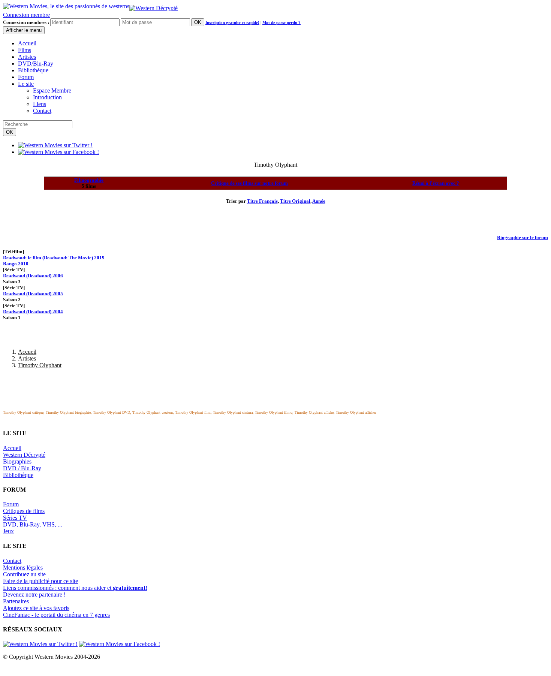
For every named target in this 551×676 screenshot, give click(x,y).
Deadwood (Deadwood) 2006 (33, 275)
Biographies (17, 461)
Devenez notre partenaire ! (34, 594)
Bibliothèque (33, 70)
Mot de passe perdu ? (281, 22)
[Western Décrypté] (153, 6)
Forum (26, 77)
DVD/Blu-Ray (35, 63)
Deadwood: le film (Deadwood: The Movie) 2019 (54, 257)
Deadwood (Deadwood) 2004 (33, 311)
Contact (42, 111)
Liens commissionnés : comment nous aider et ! (75, 588)
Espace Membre (52, 90)
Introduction (47, 97)
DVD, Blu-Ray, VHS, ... (32, 524)
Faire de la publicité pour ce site (40, 581)
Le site (26, 84)
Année (318, 201)
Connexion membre (26, 15)
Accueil (27, 43)
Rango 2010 (15, 263)
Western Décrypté (24, 455)
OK (197, 22)
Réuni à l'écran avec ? (435, 183)
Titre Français (262, 201)
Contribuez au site (24, 574)
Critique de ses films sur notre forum (249, 183)
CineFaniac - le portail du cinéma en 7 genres (56, 615)
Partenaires (16, 601)
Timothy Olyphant (39, 365)
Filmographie (88, 180)
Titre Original (295, 201)
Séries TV (15, 517)
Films (24, 50)
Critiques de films (24, 511)
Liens (39, 104)
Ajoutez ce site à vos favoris (36, 608)
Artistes (27, 57)
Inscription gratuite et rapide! (232, 22)
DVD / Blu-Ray (22, 468)
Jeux (8, 531)
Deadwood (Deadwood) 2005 (33, 293)
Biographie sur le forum (522, 237)
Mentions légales (23, 567)
